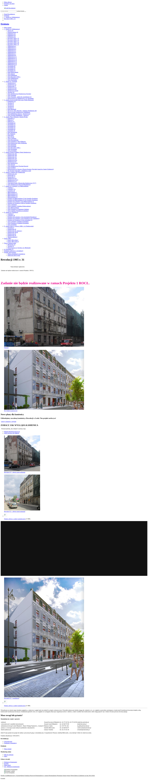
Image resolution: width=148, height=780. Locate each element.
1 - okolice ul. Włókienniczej (12, 17)
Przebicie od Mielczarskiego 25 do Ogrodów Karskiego (23, 200)
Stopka (6, 5)
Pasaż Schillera (12, 167)
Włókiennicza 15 (12, 61)
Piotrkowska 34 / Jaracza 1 (15, 231)
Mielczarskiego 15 (12, 194)
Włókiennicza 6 (12, 52)
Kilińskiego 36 (12, 37)
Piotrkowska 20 (12, 229)
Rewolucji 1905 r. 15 (13, 40)
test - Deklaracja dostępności (12, 766)
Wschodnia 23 (11, 124)
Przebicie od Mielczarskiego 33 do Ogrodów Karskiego (23, 198)
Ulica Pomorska (12, 144)
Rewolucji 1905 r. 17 (13, 41)
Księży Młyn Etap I (13, 240)
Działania (6, 15)
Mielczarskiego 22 (12, 195)
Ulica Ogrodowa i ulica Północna (17, 141)
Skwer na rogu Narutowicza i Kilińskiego (19, 112)
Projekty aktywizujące (10, 252)
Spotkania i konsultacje (10, 743)
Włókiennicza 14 (12, 60)
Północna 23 (11, 121)
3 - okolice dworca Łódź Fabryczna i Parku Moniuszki (19, 100)
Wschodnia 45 (11, 66)
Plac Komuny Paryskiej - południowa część (19, 170)
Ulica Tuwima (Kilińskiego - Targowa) (18, 115)
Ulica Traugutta (12, 95)
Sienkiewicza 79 (12, 181)
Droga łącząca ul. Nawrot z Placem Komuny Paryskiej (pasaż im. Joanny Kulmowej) (31, 169)
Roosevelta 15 (11, 175)
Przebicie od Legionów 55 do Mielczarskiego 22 (21, 201)
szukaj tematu (20, 11)
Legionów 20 (11, 215)
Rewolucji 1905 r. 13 (13, 38)
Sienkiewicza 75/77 (13, 180)
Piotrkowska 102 (12, 154)
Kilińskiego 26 (12, 33)
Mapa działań (7, 27)
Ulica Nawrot (11, 164)
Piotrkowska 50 (12, 235)
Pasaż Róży (11, 135)
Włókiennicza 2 (12, 46)
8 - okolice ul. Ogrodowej (11, 212)
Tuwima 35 (11, 104)
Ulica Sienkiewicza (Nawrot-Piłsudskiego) (19, 184)
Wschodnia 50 (11, 67)
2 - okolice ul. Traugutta (10, 81)
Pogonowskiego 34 (13, 32)
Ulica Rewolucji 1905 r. (14, 77)
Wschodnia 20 (11, 123)
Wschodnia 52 (11, 69)
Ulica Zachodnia (12, 150)
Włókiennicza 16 (12, 63)
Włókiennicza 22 (12, 64)
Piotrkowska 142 (12, 174)
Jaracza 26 (10, 30)
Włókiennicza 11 (12, 57)
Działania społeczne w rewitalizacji (13, 251)
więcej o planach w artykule (8, 421)
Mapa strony (7, 765)
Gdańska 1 (10, 187)
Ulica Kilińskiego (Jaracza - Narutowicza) (19, 114)
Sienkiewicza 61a (12, 160)
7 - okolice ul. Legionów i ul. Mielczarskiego (16, 186)
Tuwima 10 (11, 246)
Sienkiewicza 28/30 (13, 90)
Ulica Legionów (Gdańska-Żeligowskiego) (19, 206)
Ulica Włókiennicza (13, 78)
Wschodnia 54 (11, 70)
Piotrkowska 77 (12, 86)
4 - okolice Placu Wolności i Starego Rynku (16, 117)
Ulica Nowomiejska (13, 140)
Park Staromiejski (12, 132)
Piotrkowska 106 (12, 155)
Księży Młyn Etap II (13, 241)
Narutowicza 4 (12, 83)
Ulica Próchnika (12, 146)
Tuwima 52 (11, 107)
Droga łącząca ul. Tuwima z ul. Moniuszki (19, 247)
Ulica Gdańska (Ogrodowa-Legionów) (18, 211)
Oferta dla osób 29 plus (14, 255)
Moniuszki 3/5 (11, 244)
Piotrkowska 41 (12, 234)
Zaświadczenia (8, 741)
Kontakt (6, 763)
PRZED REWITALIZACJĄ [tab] (12, 431)
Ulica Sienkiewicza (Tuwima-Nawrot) (18, 166)
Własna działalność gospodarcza (16, 254)
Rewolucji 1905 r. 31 (10, 19)
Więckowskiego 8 (12, 237)
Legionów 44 (11, 191)
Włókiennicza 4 (12, 49)
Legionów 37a (11, 189)
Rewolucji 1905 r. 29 (13, 43)
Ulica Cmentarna (12, 204)
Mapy (5, 756)
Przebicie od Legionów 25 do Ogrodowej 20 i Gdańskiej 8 (23, 218)
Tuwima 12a (11, 92)
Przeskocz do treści (9, 3)
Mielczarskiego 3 (12, 192)
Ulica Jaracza (11, 74)
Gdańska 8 (10, 214)
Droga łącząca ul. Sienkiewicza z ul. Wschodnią (21, 98)
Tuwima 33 (11, 103)
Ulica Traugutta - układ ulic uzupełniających (19, 97)
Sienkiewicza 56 (12, 178)
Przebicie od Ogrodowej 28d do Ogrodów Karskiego (22, 203)
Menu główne (8, 2)
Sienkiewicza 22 (12, 87)
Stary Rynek (11, 137)
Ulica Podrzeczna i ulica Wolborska (17, 143)
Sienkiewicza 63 (12, 161)
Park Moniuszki (12, 109)
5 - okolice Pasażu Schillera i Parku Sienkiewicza (17, 152)
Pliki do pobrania (8, 754)
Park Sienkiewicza (13, 163)
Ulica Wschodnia (12, 80)
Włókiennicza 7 (12, 53)
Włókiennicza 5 (12, 50)
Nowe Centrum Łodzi (10, 243)
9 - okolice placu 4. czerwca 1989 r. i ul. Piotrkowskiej (19, 226)
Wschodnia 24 (11, 126)
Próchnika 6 (11, 227)
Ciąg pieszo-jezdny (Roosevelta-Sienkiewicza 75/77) (22, 183)
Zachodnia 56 (11, 130)
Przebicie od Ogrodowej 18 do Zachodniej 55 (20, 220)
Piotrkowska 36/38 (13, 232)
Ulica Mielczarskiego (13, 207)
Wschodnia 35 (11, 127)
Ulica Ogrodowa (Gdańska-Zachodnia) (18, 223)
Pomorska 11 (11, 118)
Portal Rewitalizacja (9, 14)
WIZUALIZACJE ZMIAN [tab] (11, 433)
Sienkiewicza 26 (12, 89)
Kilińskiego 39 (12, 101)
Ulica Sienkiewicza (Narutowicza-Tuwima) (19, 94)
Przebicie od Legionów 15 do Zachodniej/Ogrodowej (22, 217)
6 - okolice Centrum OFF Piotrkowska (14, 172)
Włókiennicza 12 (12, 58)
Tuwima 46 (11, 106)
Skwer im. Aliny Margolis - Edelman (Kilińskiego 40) (22, 110)
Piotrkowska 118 (12, 158)
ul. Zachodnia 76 (8, 249)
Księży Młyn (7, 238)
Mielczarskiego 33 (12, 197)
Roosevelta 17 (11, 177)
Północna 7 (11, 120)
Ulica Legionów (12, 138)
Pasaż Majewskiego (13, 72)
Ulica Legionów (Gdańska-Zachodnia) (18, 221)
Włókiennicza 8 (12, 55)
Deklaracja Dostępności (10, 762)
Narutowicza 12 (12, 84)
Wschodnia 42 (11, 129)
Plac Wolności (11, 134)
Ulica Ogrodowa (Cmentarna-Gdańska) (18, 209)
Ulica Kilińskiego (12, 75)
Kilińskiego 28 (12, 35)
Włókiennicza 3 (12, 47)
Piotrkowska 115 (12, 157)
